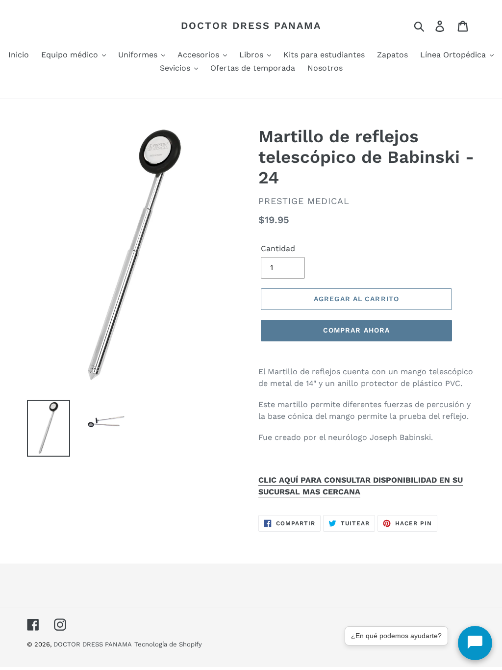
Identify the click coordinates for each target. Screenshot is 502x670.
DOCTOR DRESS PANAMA (251, 25)
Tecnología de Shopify (168, 644)
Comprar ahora (356, 330)
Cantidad (278, 248)
